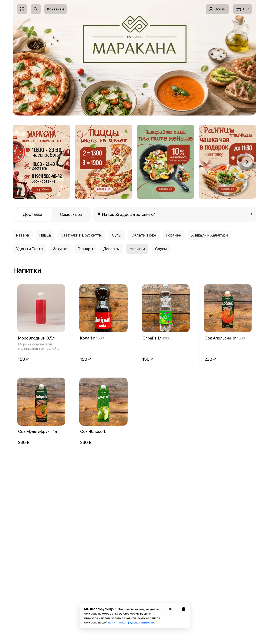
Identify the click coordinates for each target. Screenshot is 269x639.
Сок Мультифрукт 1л (37, 431)
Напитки (137, 249)
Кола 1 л (93, 338)
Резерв (22, 235)
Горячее (173, 235)
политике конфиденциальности (131, 622)
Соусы (161, 249)
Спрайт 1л (157, 338)
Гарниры (85, 249)
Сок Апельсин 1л (226, 338)
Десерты (111, 249)
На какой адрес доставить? (128, 214)
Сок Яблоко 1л (94, 431)
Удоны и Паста (29, 249)
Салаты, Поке (143, 235)
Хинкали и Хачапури (209, 235)
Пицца (45, 235)
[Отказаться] (183, 609)
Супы (116, 235)
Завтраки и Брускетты (81, 235)
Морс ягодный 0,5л (36, 338)
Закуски (60, 249)
